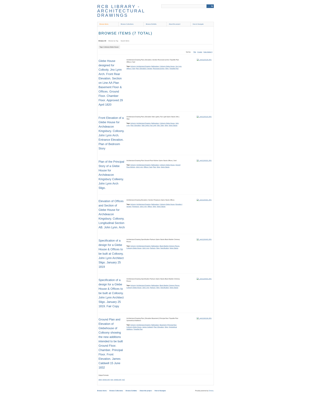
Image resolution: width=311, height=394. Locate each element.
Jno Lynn (178, 66)
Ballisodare (155, 66)
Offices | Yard (130, 68)
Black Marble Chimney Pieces (169, 246)
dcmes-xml (106, 380)
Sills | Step (160, 125)
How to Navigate (198, 24)
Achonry (133, 66)
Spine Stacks (173, 125)
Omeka (211, 391)
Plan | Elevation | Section (144, 68)
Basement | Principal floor (168, 325)
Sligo (167, 68)
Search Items (125, 41)
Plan (154, 167)
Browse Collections (127, 24)
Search (212, 6)
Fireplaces (135, 206)
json (111, 380)
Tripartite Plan (174, 68)
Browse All (102, 41)
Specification (164, 248)
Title (194, 52)
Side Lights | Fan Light (149, 125)
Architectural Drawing (143, 66)
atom (100, 380)
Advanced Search (208, 6)
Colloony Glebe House (167, 66)
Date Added (207, 52)
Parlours (153, 248)
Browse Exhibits (151, 24)
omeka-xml (117, 380)
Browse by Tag (113, 41)
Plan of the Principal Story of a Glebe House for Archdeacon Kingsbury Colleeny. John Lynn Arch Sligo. (111, 174)
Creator (199, 52)
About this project (174, 24)
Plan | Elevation (135, 125)
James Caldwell (147, 327)
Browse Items (103, 24)
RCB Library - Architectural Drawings (121, 11)
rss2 (123, 380)
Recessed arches (158, 68)
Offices (149, 206)
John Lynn (139, 167)
